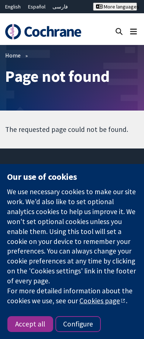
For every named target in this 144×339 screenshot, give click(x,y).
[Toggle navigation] (133, 31)
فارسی (60, 6)
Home (13, 55)
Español (36, 6)
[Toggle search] (119, 31)
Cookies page (99, 300)
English (13, 6)
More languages (120, 6)
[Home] (43, 32)
